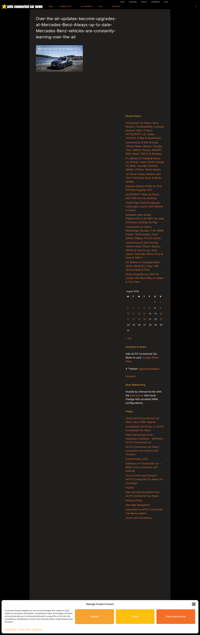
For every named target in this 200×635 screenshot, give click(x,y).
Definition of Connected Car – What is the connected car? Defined (143, 467)
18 (133, 319)
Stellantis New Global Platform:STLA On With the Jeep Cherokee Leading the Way (145, 218)
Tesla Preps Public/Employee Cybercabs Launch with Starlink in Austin (144, 206)
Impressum (37, 629)
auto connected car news (24, 6)
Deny (135, 616)
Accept (94, 616)
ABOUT (123, 2)
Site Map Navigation (138, 504)
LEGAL (166, 2)
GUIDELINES (133, 2)
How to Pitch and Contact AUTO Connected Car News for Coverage (144, 479)
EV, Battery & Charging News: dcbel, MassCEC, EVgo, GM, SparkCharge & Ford (143, 266)
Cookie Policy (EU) (137, 458)
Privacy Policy (24, 629)
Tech (101, 6)
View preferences (176, 616)
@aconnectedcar (150, 368)
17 (128, 319)
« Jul (128, 338)
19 (139, 319)
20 (144, 319)
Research (116, 6)
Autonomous (86, 6)
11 (133, 313)
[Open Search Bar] (196, 6)
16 (161, 313)
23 (161, 319)
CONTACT (144, 2)
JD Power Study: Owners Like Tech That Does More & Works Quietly (144, 177)
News (51, 6)
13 (144, 313)
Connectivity (65, 6)
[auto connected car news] (4, 6)
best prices (136, 395)
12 (139, 313)
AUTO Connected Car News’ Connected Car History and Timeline (142, 450)
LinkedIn (130, 376)
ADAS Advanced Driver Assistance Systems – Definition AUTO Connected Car (144, 438)
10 (128, 313)
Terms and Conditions (139, 517)
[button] (193, 604)
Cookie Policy (11, 629)
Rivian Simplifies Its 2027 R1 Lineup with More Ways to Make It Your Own (145, 278)
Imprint (130, 487)
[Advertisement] (145, 62)
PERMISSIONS (155, 2)
